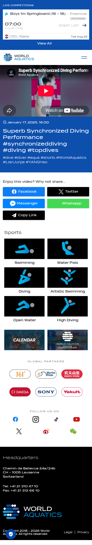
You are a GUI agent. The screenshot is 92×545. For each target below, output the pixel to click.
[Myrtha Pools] (46, 374)
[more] (24, 340)
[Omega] (20, 392)
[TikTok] (56, 419)
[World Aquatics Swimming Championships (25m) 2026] (67, 340)
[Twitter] (19, 431)
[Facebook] (15, 419)
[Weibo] (46, 431)
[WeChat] (73, 431)
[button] (24, 191)
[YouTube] (76, 419)
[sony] (46, 392)
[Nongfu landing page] (72, 374)
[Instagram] (36, 419)
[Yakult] (72, 392)
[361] (20, 374)
